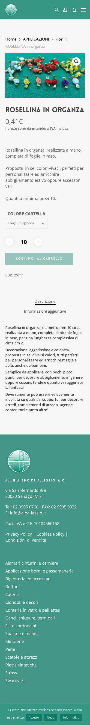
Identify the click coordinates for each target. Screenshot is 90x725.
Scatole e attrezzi (21, 657)
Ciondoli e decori (21, 602)
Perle (10, 649)
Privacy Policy (18, 534)
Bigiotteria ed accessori (28, 578)
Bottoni (12, 586)
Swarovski (15, 680)
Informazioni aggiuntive (45, 311)
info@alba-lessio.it (28, 513)
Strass (11, 672)
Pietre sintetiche (21, 665)
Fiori (59, 39)
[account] (65, 10)
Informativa (71, 717)
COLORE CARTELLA (26, 213)
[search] (56, 10)
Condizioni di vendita (25, 540)
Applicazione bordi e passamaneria (39, 571)
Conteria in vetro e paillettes (32, 610)
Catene (12, 594)
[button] (83, 9)
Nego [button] (50, 717)
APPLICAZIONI (36, 39)
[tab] (45, 301)
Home (11, 39)
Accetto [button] (34, 717)
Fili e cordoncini (20, 625)
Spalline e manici (22, 633)
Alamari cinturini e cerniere (31, 563)
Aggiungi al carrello (39, 259)
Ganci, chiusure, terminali (30, 618)
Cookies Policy (50, 534)
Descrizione (45, 301)
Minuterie (14, 641)
